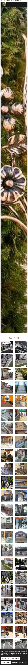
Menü (25, 4)
